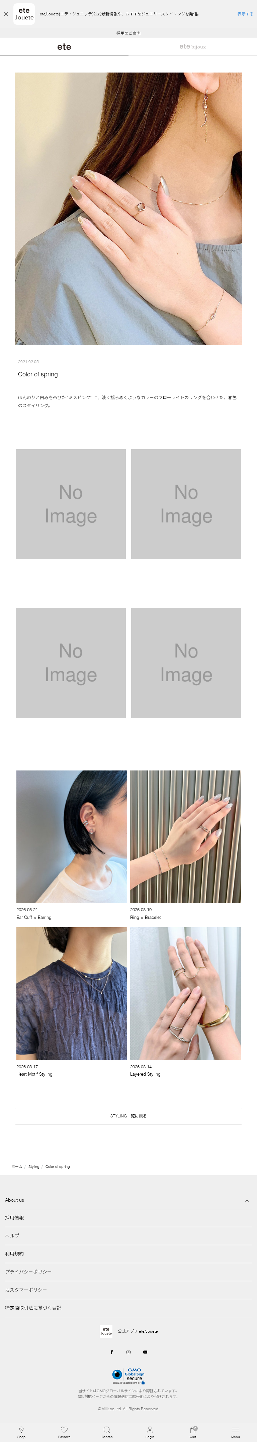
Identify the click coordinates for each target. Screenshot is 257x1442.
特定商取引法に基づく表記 (33, 1308)
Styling (33, 1166)
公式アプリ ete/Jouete (138, 1331)
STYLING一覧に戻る (128, 1115)
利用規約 (14, 1254)
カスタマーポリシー (26, 1290)
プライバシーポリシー (28, 1272)
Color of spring (58, 1166)
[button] (107, 1433)
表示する (246, 13)
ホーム (16, 1166)
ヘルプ (12, 1236)
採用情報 (14, 1218)
